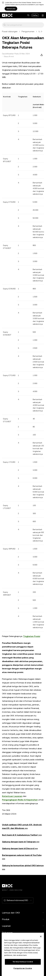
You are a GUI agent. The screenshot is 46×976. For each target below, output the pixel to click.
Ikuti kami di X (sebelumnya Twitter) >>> (22, 835)
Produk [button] (5, 919)
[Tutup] (41, 936)
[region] (23, 954)
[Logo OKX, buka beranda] (7, 15)
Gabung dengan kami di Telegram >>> (20, 841)
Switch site (11, 9)
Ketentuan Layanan (12, 796)
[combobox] (25, 24)
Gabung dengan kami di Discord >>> (20, 848)
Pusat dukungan (10, 31)
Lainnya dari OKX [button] (11, 912)
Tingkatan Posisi (31, 636)
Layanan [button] (6, 926)
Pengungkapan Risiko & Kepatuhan (20, 800)
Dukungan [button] (7, 932)
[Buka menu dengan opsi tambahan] (42, 15)
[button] (28, 15)
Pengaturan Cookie (23, 968)
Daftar (35, 15)
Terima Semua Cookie (23, 962)
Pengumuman (28, 31)
